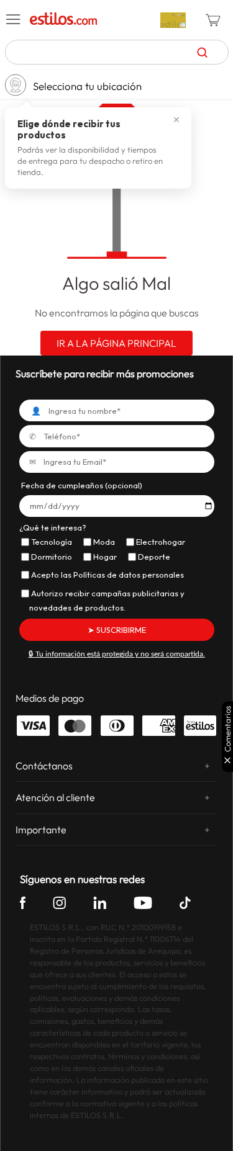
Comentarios (227, 728)
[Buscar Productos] (202, 52)
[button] (13, 20)
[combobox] (117, 52)
